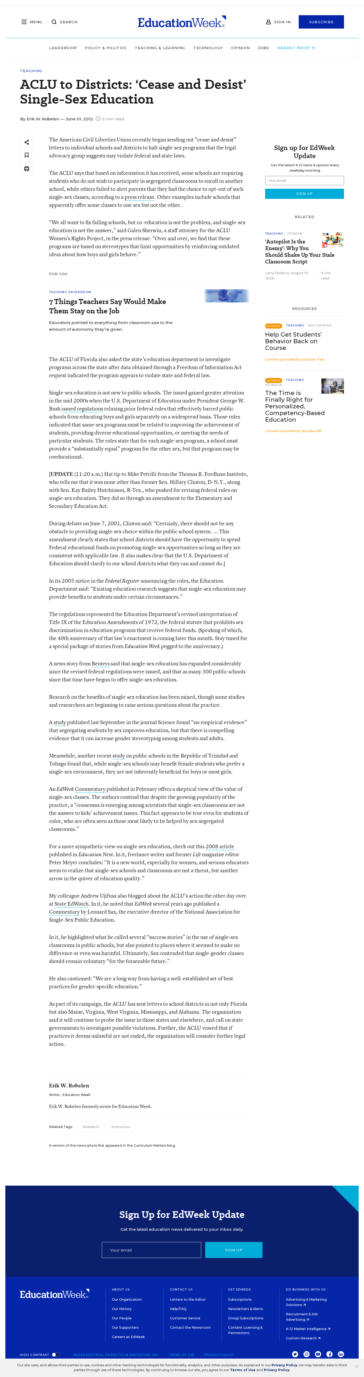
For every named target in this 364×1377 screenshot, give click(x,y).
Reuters (101, 663)
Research (91, 1127)
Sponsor (273, 385)
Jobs (263, 48)
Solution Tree (313, 359)
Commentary (90, 788)
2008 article (219, 846)
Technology (208, 48)
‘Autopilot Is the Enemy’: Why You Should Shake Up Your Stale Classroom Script (299, 251)
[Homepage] (182, 22)
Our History (122, 1309)
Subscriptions (240, 1299)
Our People (122, 1318)
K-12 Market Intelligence (306, 1329)
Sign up (233, 1250)
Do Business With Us (306, 1289)
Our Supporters (125, 1327)
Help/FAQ (178, 1309)
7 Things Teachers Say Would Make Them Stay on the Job (107, 306)
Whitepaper (319, 325)
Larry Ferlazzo (277, 273)
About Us (121, 1289)
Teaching (31, 71)
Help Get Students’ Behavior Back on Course (293, 341)
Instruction (120, 1127)
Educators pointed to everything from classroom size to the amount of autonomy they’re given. (110, 326)
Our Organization (127, 1299)
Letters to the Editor (188, 1299)
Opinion (240, 48)
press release (139, 196)
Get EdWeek (239, 1289)
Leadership (63, 48)
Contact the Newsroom (190, 1327)
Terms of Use (182, 1355)
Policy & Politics (106, 48)
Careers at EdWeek (128, 1337)
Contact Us (181, 1289)
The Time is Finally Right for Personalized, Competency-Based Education (295, 406)
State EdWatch (71, 903)
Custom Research (302, 1338)
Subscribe (321, 22)
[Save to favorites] (26, 155)
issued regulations (82, 408)
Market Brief (294, 48)
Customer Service (185, 1318)
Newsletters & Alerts (245, 1309)
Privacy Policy (218, 1355)
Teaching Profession (70, 292)
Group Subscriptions (246, 1318)
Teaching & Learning (160, 48)
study (60, 722)
